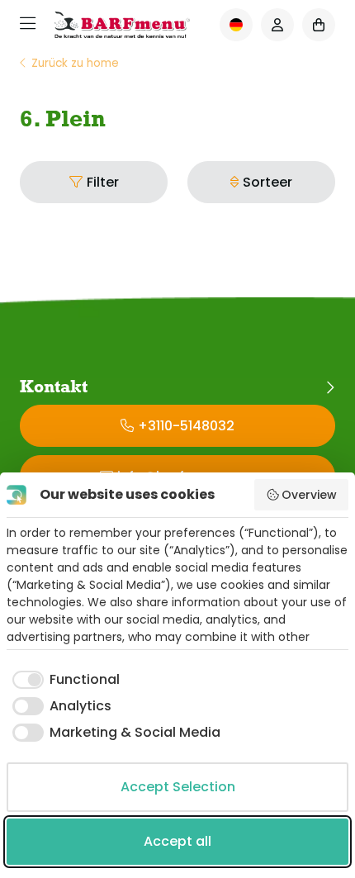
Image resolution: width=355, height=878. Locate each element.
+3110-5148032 (186, 425)
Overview (309, 494)
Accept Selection (178, 786)
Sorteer (267, 182)
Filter (103, 182)
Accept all (177, 841)
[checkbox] (63, 680)
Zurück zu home (75, 63)
